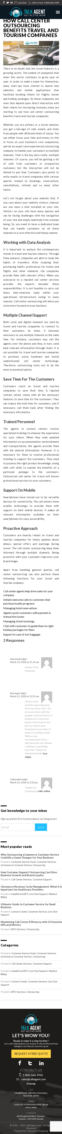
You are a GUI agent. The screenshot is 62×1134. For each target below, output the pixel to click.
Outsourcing (39, 865)
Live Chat (22, 2)
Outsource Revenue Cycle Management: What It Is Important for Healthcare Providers (31, 888)
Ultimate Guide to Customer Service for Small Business (28, 906)
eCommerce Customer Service (16, 865)
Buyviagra (15, 693)
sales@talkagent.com (33, 1079)
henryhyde (15, 659)
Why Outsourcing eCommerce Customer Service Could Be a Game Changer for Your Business (30, 856)
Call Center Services (21, 879)
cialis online (44, 791)
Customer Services (46, 861)
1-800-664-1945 (51, 2)
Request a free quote (31, 1053)
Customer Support (42, 879)
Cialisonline (16, 779)
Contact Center (19, 911)
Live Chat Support (38, 894)
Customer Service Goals (23, 861)
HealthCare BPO (19, 894)
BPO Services (18, 929)
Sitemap (31, 1083)
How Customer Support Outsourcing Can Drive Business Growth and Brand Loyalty (29, 874)
